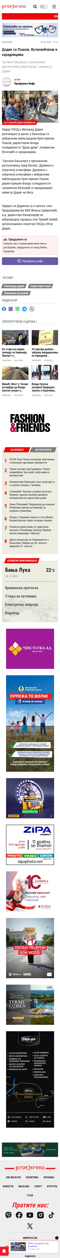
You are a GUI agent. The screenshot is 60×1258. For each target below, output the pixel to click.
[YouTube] (29, 1215)
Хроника (49, 1177)
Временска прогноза (21, 588)
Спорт (38, 1186)
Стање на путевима (20, 596)
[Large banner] (30, 30)
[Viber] (8, 1215)
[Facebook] (19, 1215)
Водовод (12, 613)
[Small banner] (30, 423)
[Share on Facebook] (4, 309)
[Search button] (35, 7)
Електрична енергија (21, 604)
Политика (7, 42)
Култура (52, 1186)
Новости (8, 1186)
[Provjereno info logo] (14, 6)
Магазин (24, 1186)
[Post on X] (31, 308)
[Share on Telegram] (24, 308)
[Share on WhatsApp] (17, 309)
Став (30, 1195)
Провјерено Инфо (24, 83)
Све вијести (13, 1177)
